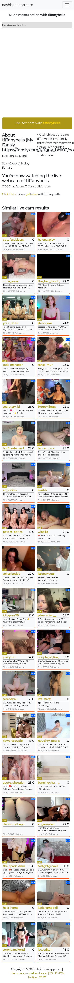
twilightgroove (48, 866)
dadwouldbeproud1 (14, 824)
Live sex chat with (37, 123)
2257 (42, 977)
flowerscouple (13, 740)
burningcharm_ (49, 782)
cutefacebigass (13, 239)
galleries (31, 194)
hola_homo (10, 907)
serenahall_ (11, 699)
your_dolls (10, 323)
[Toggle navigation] (67, 4)
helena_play (46, 239)
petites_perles (12, 532)
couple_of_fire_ (48, 657)
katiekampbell (48, 907)
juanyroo (9, 657)
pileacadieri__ (47, 615)
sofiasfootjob (11, 573)
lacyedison (45, 949)
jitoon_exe (45, 323)
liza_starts (44, 699)
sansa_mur (45, 364)
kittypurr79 (11, 615)
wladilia (43, 532)
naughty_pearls (49, 740)
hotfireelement (13, 448)
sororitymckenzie (14, 949)
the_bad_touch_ (49, 281)
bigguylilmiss (47, 406)
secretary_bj (11, 406)
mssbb (42, 490)
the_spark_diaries (14, 866)
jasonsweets (46, 573)
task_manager (13, 364)
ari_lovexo (10, 490)
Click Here (9, 194)
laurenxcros (46, 448)
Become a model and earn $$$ (31, 973)
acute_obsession (14, 782)
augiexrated (46, 824)
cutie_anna (10, 281)
